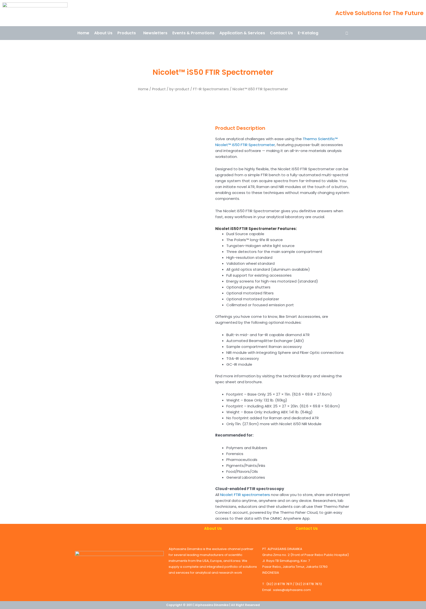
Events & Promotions (193, 33)
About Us (103, 33)
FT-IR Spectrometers (211, 89)
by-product (179, 89)
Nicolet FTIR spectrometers (245, 494)
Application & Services (242, 33)
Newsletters (155, 33)
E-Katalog (308, 33)
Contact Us (281, 33)
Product (159, 89)
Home (83, 33)
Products (126, 33)
